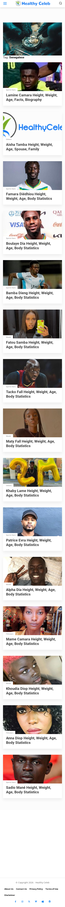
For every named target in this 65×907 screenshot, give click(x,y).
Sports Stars (11, 90)
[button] (32, 38)
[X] (29, 901)
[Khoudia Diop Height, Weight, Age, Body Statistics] (32, 670)
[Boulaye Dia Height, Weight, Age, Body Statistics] (32, 225)
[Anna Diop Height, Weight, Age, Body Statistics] (32, 720)
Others (8, 139)
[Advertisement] (32, 843)
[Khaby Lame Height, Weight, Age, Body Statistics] (32, 472)
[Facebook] (15, 901)
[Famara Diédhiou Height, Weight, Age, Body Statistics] (32, 176)
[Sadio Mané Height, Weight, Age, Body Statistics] (32, 769)
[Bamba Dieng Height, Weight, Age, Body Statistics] (32, 275)
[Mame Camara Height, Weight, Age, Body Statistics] (32, 621)
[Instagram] (22, 901)
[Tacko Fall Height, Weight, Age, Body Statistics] (32, 373)
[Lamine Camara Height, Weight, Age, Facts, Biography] (32, 77)
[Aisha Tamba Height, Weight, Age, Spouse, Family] (32, 126)
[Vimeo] (36, 901)
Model (8, 337)
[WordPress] (49, 901)
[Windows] (42, 901)
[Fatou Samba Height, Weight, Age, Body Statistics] (32, 324)
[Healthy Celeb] (32, 3)
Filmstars (9, 634)
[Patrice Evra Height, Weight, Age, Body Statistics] (32, 522)
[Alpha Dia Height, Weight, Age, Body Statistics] (32, 571)
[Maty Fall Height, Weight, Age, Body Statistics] (32, 423)
